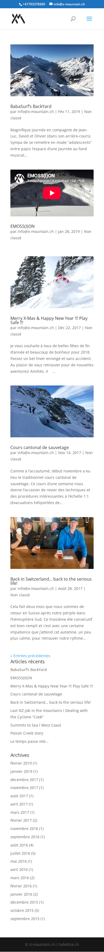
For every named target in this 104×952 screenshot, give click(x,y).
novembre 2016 (24, 828)
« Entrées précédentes (30, 655)
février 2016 (21, 885)
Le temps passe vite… (29, 741)
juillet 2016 (20, 853)
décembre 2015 (24, 902)
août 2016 (19, 845)
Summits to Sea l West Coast (35, 725)
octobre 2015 (22, 910)
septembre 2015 (24, 918)
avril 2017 (19, 804)
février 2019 (21, 763)
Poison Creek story (26, 733)
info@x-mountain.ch (36, 111)
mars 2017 (19, 812)
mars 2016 (19, 877)
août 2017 (19, 795)
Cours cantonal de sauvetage (39, 447)
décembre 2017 (24, 779)
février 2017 (21, 820)
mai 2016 (18, 861)
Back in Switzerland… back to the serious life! (51, 581)
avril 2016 (19, 869)
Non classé (20, 594)
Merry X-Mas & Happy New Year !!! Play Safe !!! (48, 320)
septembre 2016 (24, 836)
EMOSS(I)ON (22, 226)
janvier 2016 (21, 894)
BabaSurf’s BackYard (30, 106)
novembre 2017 (24, 787)
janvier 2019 (21, 771)
